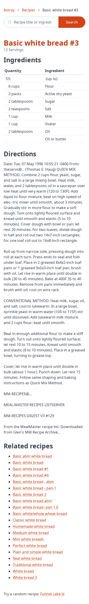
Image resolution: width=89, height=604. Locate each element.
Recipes (28, 10)
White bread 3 (25, 577)
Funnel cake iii (52, 593)
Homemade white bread (34, 526)
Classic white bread (29, 520)
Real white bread (27, 558)
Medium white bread (31, 532)
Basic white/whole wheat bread (40, 513)
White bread (23, 571)
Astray (9, 10)
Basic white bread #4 (31, 475)
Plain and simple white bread (38, 551)
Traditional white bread (33, 564)
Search (72, 22)
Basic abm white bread (32, 456)
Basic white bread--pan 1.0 (35, 507)
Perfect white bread (30, 545)
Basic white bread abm (32, 500)
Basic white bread (28, 462)
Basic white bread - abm (33, 481)
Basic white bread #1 (31, 468)
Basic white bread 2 (29, 494)
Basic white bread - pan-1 (34, 488)
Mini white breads (28, 539)
